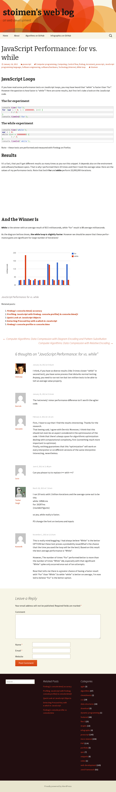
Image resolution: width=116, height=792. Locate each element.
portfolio (84, 747)
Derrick (18, 406)
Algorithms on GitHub (35, 35)
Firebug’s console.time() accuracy (24, 310)
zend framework (88, 769)
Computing (62, 64)
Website (19, 656)
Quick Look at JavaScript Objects (24, 317)
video (83, 761)
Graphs (84, 726)
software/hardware (49, 67)
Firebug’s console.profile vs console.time (28, 324)
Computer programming (46, 64)
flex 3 (83, 721)
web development (88, 765)
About (17, 35)
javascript (27, 64)
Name (18, 644)
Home (5, 35)
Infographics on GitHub (61, 35)
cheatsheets (86, 695)
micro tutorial (86, 739)
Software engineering (31, 67)
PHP (82, 743)
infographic (85, 730)
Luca (17, 478)
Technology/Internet (67, 67)
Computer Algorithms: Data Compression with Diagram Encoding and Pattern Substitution (55, 338)
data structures (87, 704)
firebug (82, 64)
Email (18, 650)
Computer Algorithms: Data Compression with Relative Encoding (75, 343)
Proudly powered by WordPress (58, 786)
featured (84, 717)
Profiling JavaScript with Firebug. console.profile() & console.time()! (42, 314)
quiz (82, 752)
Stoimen (94, 67)
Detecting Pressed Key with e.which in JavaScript (32, 320)
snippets (84, 756)
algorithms (85, 691)
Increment (90, 64)
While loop (81, 67)
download (85, 708)
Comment (20, 611)
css (82, 699)
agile (83, 686)
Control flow (73, 64)
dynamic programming (90, 712)
